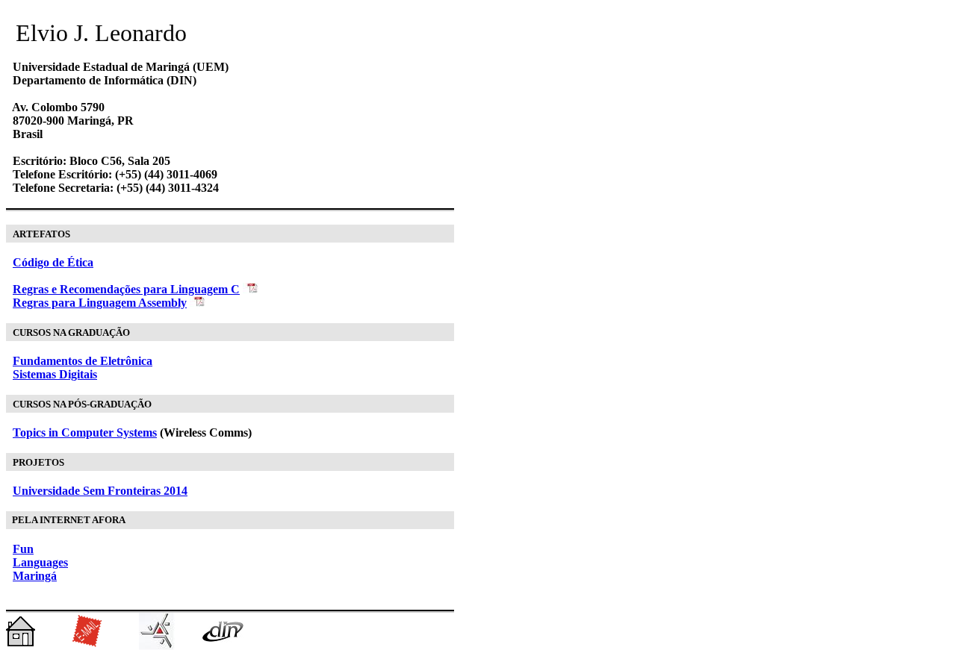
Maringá (35, 575)
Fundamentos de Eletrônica (82, 360)
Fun (23, 549)
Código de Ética (53, 262)
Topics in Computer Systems (85, 432)
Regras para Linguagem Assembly (100, 302)
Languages (40, 562)
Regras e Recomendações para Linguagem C (126, 289)
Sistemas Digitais (55, 374)
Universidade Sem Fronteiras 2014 (100, 490)
